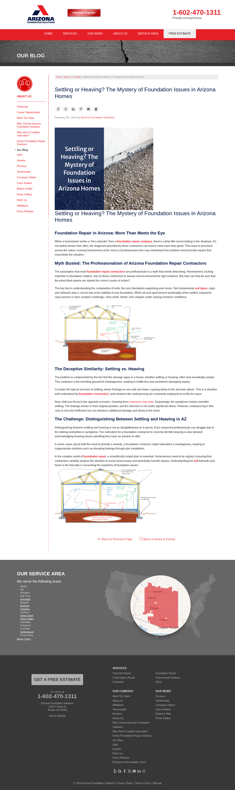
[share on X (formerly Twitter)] (65, 109)
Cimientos (118, 681)
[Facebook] (124, 771)
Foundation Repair (166, 673)
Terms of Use (142, 783)
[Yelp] (115, 771)
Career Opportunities (28, 112)
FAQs (159, 681)
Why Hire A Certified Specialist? (28, 134)
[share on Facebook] (58, 109)
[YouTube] (134, 771)
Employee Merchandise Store (129, 762)
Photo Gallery (24, 194)
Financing (22, 106)
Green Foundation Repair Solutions (31, 143)
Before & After (25, 188)
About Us (24, 96)
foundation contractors (94, 393)
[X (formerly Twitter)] (129, 771)
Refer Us (22, 200)
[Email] (88, 109)
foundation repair (94, 456)
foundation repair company (134, 241)
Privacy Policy (125, 783)
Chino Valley (27, 618)
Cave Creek (26, 615)
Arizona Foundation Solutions (98, 117)
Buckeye (25, 605)
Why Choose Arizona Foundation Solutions (29, 125)
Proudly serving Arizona (187, 17)
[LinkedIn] (139, 771)
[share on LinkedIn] (73, 109)
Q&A (19, 154)
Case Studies (24, 183)
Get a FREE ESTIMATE (57, 679)
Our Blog (22, 149)
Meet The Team (25, 117)
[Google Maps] (120, 771)
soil (196, 460)
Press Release (25, 211)
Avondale (25, 599)
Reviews (22, 166)
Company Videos (26, 177)
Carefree (25, 609)
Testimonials (24, 171)
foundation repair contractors (106, 271)
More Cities (24, 639)
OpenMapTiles (157, 634)
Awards (21, 160)
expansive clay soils (141, 401)
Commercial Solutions (168, 677)
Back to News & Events (159, 539)
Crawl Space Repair (124, 677)
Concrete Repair (122, 673)
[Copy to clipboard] (96, 109)
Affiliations (22, 205)
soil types (201, 288)
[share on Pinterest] (81, 109)
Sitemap (157, 783)
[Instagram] (144, 771)
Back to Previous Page (117, 539)
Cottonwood (26, 631)
